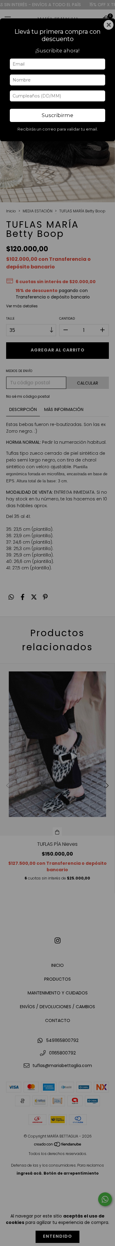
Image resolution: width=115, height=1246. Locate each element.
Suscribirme (57, 115)
